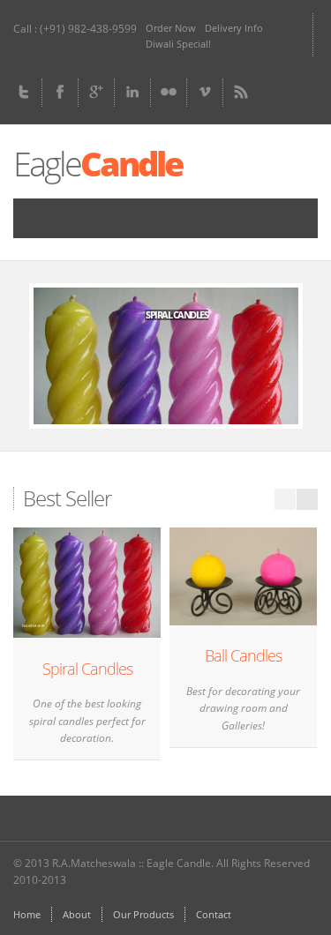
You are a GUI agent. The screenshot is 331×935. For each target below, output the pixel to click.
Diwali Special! (178, 43)
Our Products (143, 914)
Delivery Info (234, 27)
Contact (213, 914)
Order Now (171, 27)
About (77, 914)
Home (27, 914)
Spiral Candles (87, 668)
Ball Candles (243, 655)
